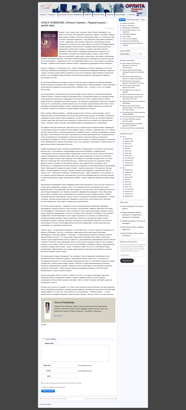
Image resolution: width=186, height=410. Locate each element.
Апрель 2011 (129, 177)
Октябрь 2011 (129, 191)
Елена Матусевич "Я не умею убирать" (132, 207)
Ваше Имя (47, 365)
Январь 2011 (129, 170)
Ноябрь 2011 (129, 194)
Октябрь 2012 (129, 160)
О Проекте (51, 14)
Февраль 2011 (129, 172)
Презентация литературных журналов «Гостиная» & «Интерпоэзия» (131, 65)
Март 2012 (128, 143)
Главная (43, 14)
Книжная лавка (99, 14)
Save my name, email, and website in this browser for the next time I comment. (61, 383)
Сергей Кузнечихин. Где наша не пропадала (133, 222)
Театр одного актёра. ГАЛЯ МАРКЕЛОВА (54, 398)
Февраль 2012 (129, 141)
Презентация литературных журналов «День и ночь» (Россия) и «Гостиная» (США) (133, 108)
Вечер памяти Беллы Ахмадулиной (133, 128)
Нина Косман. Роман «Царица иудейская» (133, 228)
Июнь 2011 (128, 182)
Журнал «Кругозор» (128, 25)
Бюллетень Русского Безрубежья (70, 14)
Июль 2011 (128, 184)
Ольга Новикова (64, 302)
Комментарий (49, 343)
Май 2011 (128, 179)
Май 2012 (128, 148)
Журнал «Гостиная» (128, 23)
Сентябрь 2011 (129, 189)
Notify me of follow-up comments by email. (54, 387)
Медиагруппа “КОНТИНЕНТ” (131, 28)
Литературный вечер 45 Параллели (133, 116)
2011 (123, 168)
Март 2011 (128, 175)
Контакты (132, 14)
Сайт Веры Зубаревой (129, 34)
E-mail (48, 371)
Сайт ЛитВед (126, 36)
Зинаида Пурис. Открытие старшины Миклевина (99, 398)
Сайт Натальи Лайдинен (130, 39)
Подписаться (127, 260)
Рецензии (110, 14)
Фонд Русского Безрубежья (130, 41)
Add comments (110, 28)
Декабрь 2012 (129, 165)
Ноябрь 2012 (129, 163)
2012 (123, 137)
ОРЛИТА (48, 404)
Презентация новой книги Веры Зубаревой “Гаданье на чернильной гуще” (133, 72)
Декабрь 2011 (129, 196)
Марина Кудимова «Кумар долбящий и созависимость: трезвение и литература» (132, 215)
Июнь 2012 (128, 151)
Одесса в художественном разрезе (133, 94)
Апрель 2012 (129, 146)
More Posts (58, 316)
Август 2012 (128, 155)
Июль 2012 (128, 153)
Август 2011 (128, 186)
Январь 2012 (129, 139)
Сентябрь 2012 (129, 158)
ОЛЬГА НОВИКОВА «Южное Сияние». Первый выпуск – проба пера (74, 24)
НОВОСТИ (88, 14)
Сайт (48, 376)
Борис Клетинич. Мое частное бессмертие (132, 234)
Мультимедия (120, 14)
